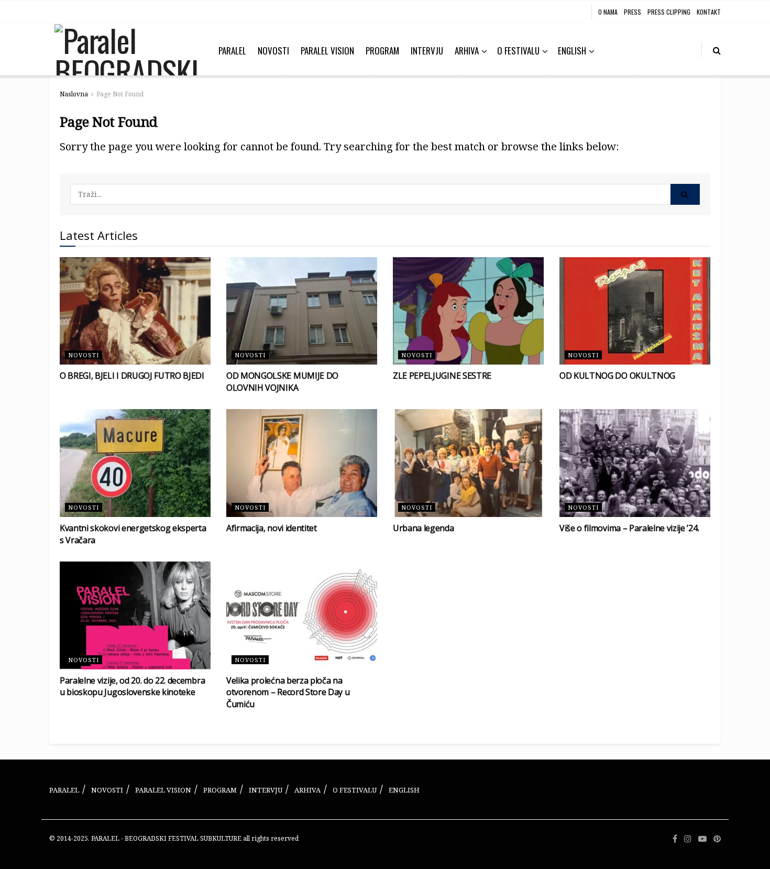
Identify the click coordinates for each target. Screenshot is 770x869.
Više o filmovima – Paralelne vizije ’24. (629, 528)
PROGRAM (382, 50)
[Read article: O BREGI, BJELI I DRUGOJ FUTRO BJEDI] (135, 311)
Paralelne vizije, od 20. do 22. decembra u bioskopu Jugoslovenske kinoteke (132, 686)
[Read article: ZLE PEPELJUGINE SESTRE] (468, 311)
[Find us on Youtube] (702, 839)
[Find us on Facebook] (675, 839)
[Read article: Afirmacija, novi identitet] (301, 463)
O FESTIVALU (518, 50)
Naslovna (74, 94)
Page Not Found (120, 94)
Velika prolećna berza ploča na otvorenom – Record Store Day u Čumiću (287, 692)
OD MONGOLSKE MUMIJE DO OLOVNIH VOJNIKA (282, 381)
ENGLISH (572, 50)
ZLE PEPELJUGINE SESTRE (442, 375)
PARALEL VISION (327, 50)
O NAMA (608, 11)
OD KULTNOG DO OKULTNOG (617, 375)
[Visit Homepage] (126, 49)
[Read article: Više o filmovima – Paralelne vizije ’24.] (634, 463)
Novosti (83, 355)
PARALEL (232, 50)
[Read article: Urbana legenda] (468, 463)
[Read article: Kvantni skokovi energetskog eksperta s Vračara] (135, 463)
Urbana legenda (423, 528)
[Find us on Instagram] (687, 839)
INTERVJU (427, 50)
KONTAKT (709, 11)
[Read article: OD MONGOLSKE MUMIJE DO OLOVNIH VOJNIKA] (301, 311)
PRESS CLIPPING (668, 11)
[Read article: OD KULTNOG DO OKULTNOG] (634, 311)
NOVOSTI (273, 50)
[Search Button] (717, 49)
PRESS (632, 11)
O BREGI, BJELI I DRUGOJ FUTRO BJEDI (132, 375)
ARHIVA (467, 50)
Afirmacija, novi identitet (271, 528)
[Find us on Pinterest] (717, 839)
